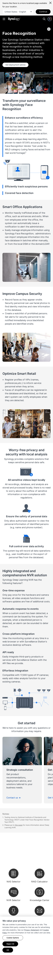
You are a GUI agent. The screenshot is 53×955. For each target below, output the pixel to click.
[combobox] (18, 11)
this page (18, 825)
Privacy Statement (31, 930)
